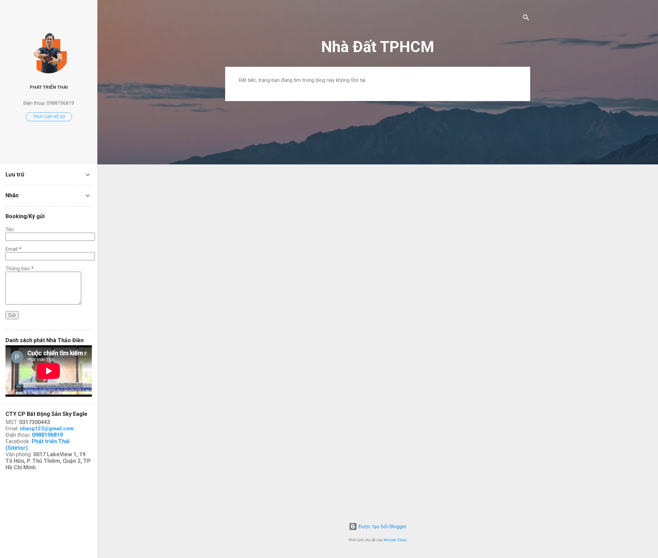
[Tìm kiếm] (526, 18)
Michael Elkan (395, 540)
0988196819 (47, 435)
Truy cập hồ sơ (49, 116)
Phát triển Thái (49, 87)
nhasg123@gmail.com (47, 428)
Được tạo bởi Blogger (381, 526)
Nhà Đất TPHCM (377, 47)
